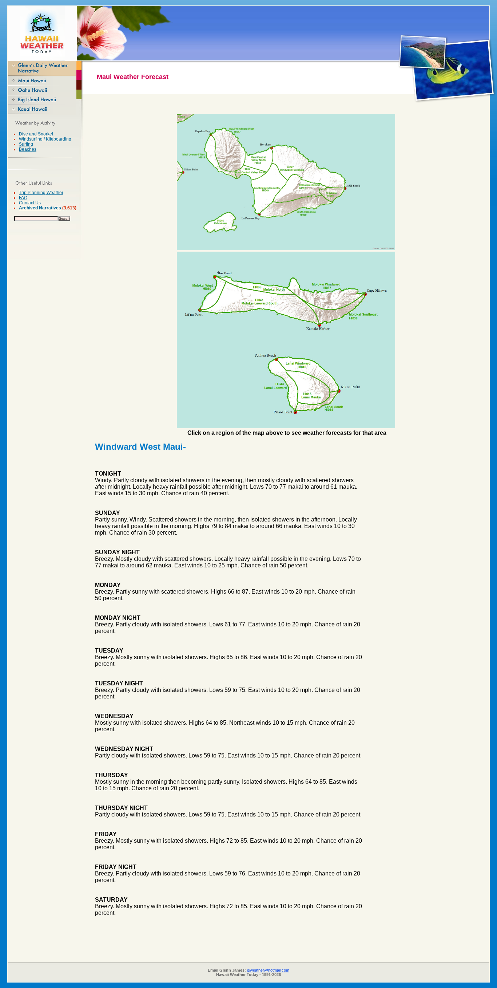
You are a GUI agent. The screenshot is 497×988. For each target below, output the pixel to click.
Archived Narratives (40, 207)
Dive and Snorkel (36, 134)
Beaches (27, 149)
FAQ (23, 197)
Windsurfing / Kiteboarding (45, 139)
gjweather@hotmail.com (268, 970)
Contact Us (30, 202)
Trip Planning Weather (41, 192)
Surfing (26, 144)
